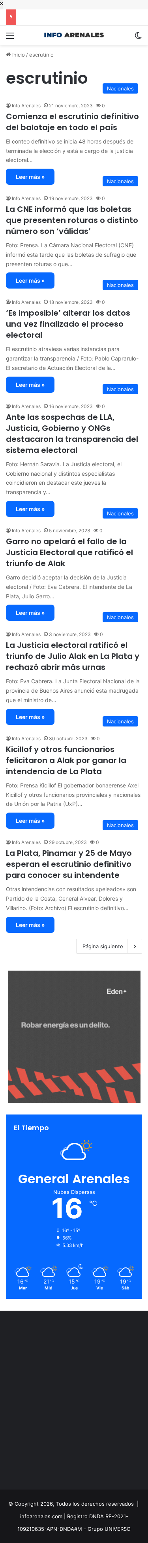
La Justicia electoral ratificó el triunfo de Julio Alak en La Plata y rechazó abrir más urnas (72, 656)
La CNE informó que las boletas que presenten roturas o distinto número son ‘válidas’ (72, 220)
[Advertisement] (74, 1402)
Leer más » (30, 176)
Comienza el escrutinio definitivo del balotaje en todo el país (72, 122)
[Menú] (10, 38)
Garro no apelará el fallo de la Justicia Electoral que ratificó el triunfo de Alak (69, 552)
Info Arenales (26, 106)
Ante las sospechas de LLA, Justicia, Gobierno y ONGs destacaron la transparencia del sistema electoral (72, 434)
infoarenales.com (41, 1516)
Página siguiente (102, 946)
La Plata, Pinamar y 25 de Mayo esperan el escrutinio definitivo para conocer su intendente (69, 864)
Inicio (18, 54)
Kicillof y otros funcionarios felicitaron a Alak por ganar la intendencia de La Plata (66, 760)
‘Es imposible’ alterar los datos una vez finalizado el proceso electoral (68, 323)
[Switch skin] (138, 38)
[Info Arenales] (74, 35)
